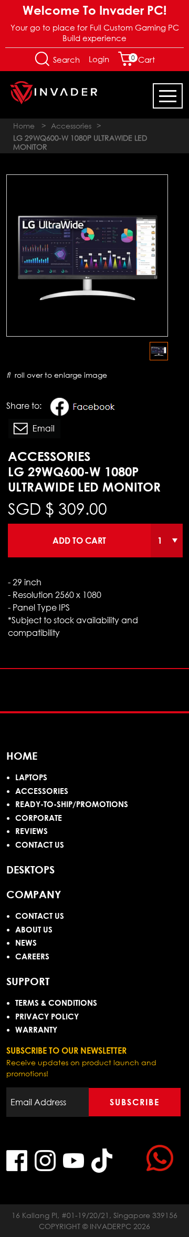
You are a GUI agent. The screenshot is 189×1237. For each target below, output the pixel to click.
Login (99, 59)
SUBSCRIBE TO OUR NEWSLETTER (66, 1050)
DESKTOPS (30, 869)
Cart (143, 59)
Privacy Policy (47, 1016)
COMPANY (33, 894)
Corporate (38, 817)
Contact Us (39, 844)
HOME (21, 755)
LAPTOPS (31, 777)
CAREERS (32, 956)
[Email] (34, 430)
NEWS (26, 942)
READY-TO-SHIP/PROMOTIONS (71, 804)
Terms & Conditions (56, 1002)
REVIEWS (31, 831)
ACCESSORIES (41, 791)
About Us (33, 929)
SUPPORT (27, 981)
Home (24, 125)
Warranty (36, 1029)
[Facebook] (85, 408)
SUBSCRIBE (135, 1102)
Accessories (71, 125)
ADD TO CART (79, 540)
